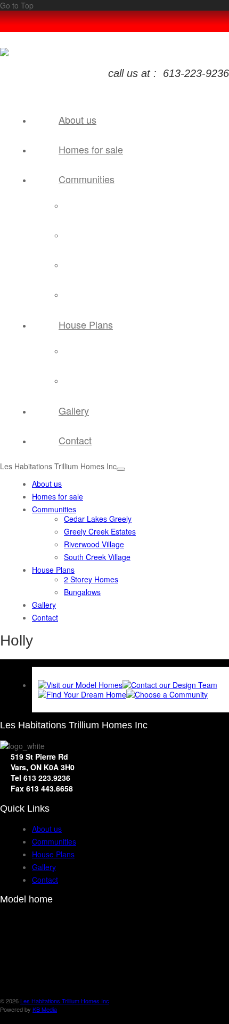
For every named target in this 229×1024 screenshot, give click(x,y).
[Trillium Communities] (167, 694)
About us (77, 119)
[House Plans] (82, 694)
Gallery (74, 410)
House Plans (86, 324)
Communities (86, 179)
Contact (75, 440)
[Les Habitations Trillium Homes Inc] (4, 53)
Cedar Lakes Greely (126, 205)
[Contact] (169, 684)
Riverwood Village (122, 264)
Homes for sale (91, 149)
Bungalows (110, 380)
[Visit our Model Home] (80, 684)
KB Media (44, 1009)
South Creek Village (125, 294)
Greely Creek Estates (128, 234)
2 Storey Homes (119, 350)
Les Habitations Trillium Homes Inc (64, 1000)
